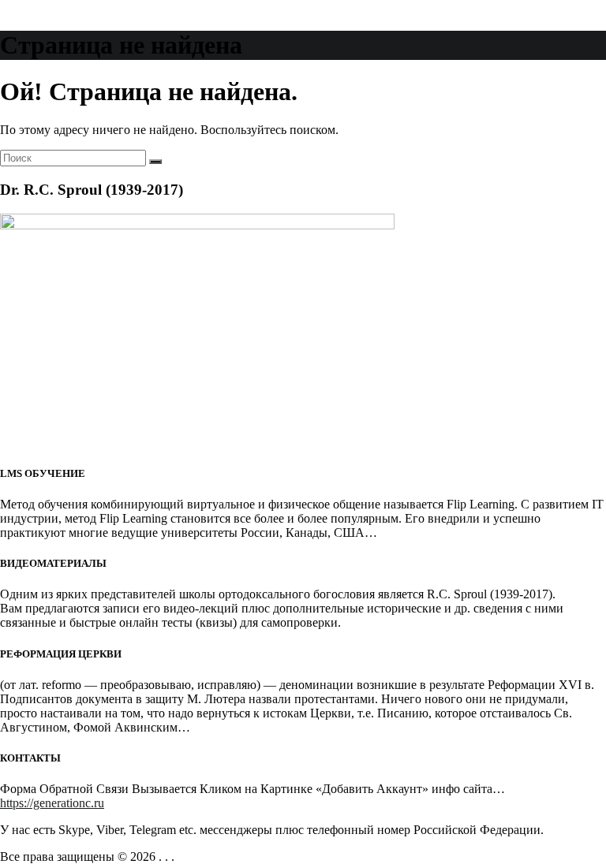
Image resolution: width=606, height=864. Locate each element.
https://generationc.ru (52, 803)
